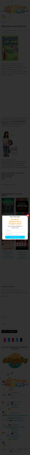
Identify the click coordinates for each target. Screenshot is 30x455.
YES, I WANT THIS (15, 237)
